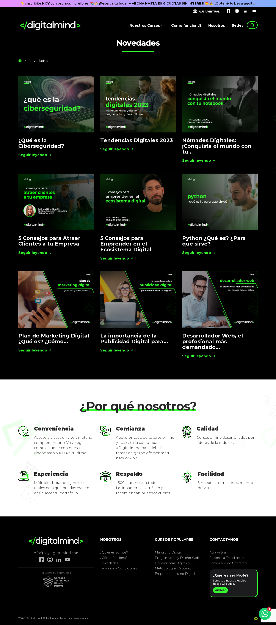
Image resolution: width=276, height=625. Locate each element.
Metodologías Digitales (173, 568)
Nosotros (216, 25)
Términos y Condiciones (118, 568)
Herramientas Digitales (172, 563)
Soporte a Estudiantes (227, 558)
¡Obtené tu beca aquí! (233, 3)
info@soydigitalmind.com (56, 553)
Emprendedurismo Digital (175, 574)
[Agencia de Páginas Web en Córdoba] (256, 619)
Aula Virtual (218, 552)
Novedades (109, 563)
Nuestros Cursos (145, 25)
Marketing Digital (168, 552)
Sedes (237, 25)
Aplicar (220, 590)
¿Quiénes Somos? (114, 552)
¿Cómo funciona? (185, 25)
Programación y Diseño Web (177, 558)
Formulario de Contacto (228, 563)
